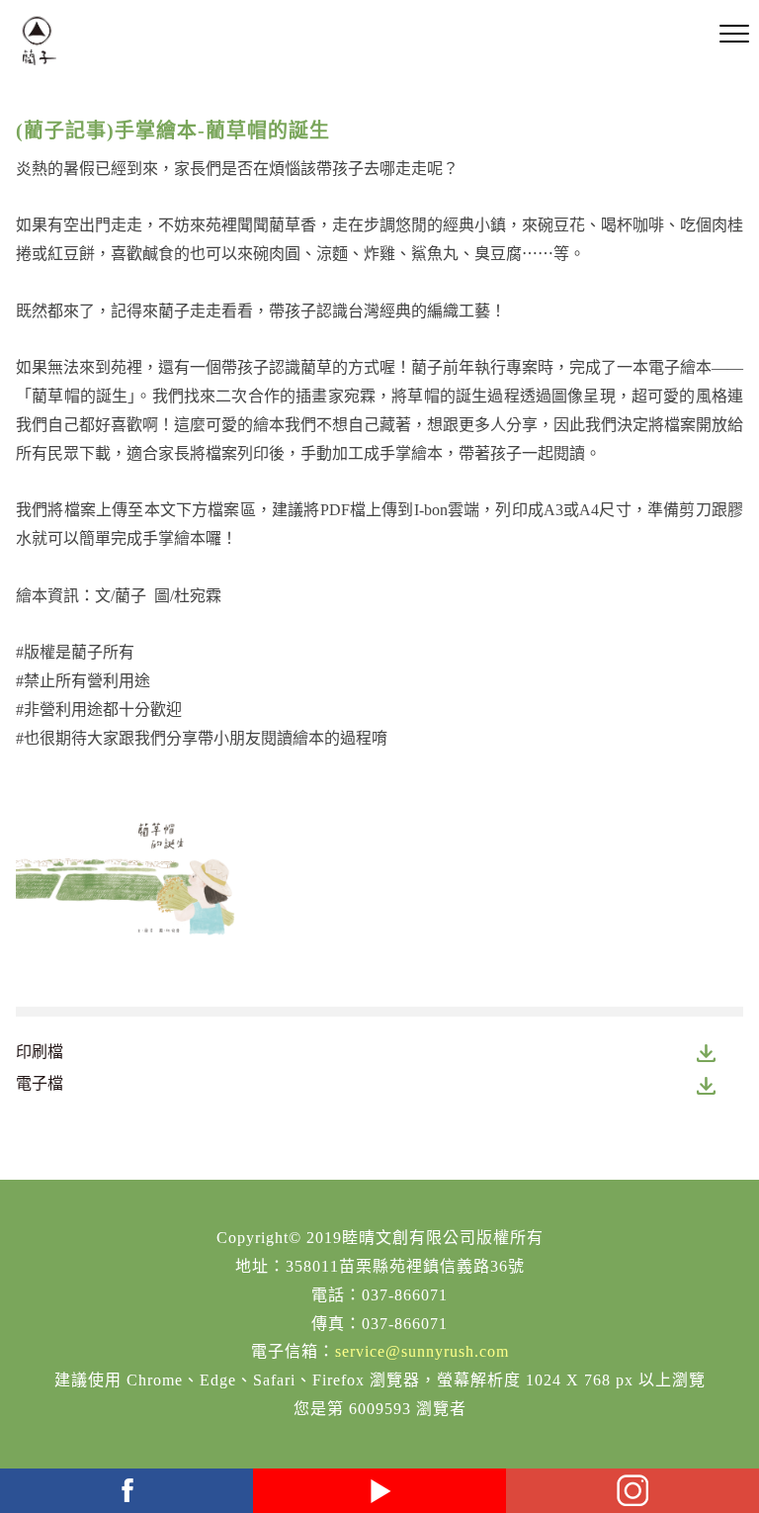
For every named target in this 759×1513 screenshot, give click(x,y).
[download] (707, 1052)
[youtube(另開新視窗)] (379, 1490)
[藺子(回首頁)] (39, 40)
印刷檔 (39, 1051)
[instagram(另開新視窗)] (632, 1490)
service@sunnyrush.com (422, 1351)
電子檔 (39, 1083)
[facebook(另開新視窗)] (126, 1490)
